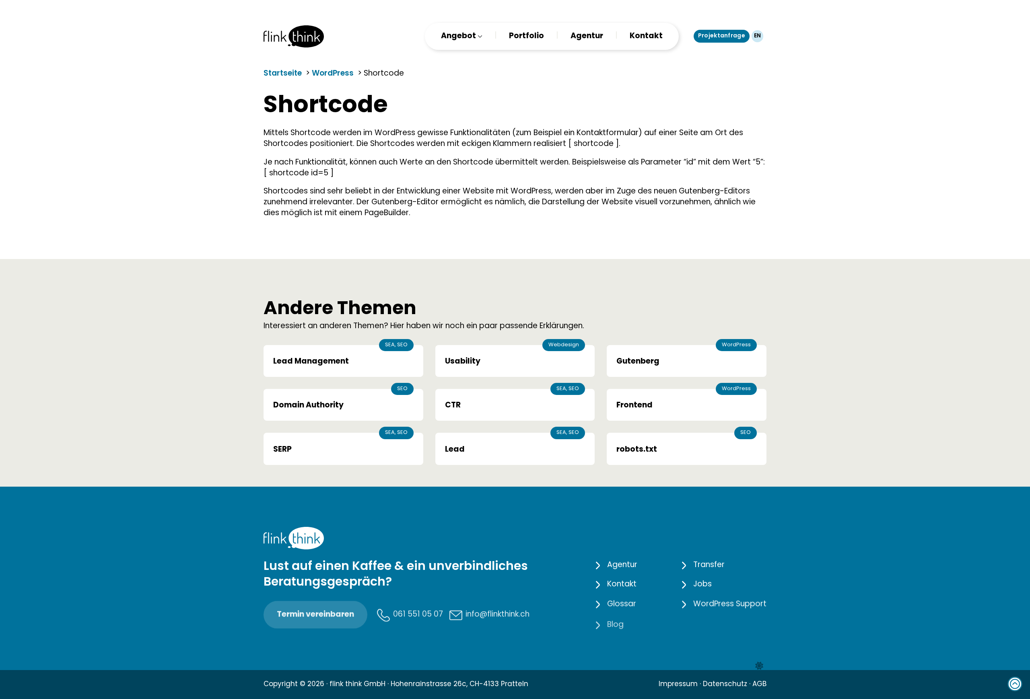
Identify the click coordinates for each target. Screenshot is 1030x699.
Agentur (587, 36)
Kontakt (646, 36)
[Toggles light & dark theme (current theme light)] (759, 666)
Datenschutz (725, 684)
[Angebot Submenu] (479, 36)
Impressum (678, 684)
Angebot (458, 36)
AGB (759, 684)
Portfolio (526, 36)
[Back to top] (1015, 684)
